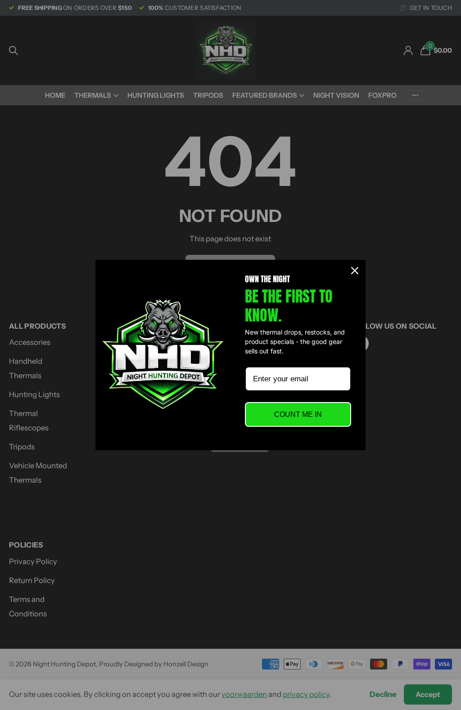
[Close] (355, 270)
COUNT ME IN (298, 414)
